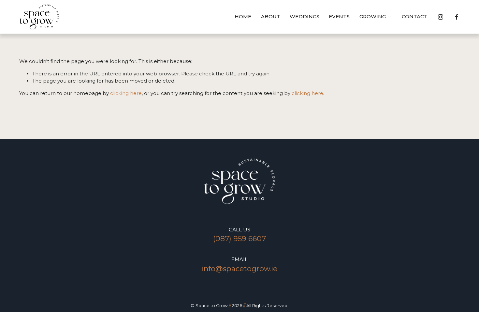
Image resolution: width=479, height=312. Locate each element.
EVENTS (339, 16)
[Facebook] (456, 17)
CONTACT (415, 16)
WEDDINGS (304, 16)
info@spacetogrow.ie (240, 268)
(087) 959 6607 (239, 238)
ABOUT (270, 16)
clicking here (126, 93)
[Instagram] (440, 17)
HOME (243, 16)
